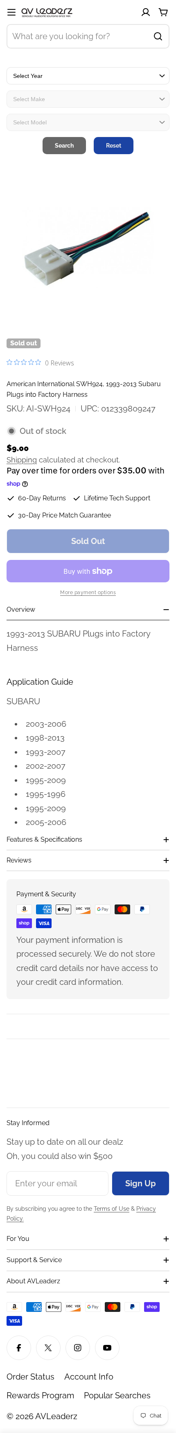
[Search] (158, 36)
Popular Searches (117, 1395)
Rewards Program (40, 1395)
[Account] (146, 12)
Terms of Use (111, 1208)
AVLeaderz (56, 1416)
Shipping (22, 460)
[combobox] (88, 36)
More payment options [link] (88, 592)
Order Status (30, 1377)
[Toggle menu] (11, 12)
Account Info (88, 1377)
